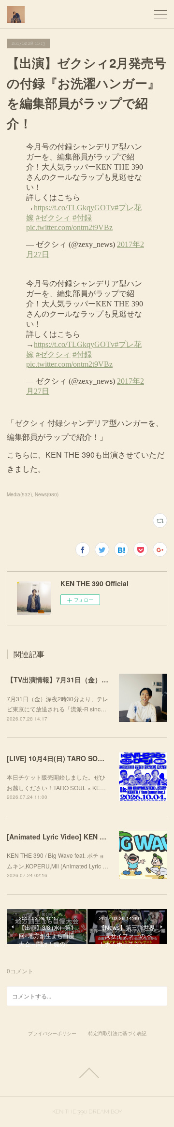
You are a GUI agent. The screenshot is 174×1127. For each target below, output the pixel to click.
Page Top (87, 1073)
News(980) (46, 494)
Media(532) (19, 494)
